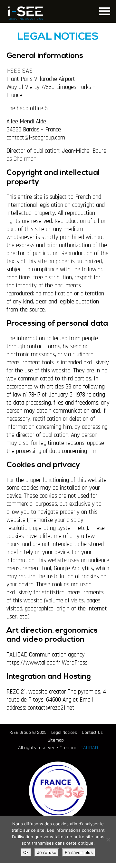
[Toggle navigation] (104, 10)
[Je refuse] (108, 839)
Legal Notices (64, 732)
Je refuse (46, 852)
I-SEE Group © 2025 (27, 732)
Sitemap (56, 740)
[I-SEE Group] (25, 13)
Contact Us (92, 732)
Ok (26, 852)
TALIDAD (89, 747)
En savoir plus (79, 852)
